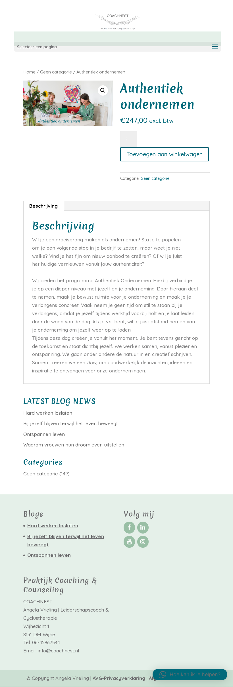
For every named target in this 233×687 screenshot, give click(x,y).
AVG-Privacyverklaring (120, 678)
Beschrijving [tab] (43, 206)
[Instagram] (143, 542)
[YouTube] (129, 542)
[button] (103, 90)
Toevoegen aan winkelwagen (164, 154)
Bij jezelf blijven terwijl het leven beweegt (70, 423)
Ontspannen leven (44, 434)
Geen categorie (56, 72)
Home (29, 72)
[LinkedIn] (143, 528)
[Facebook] (129, 528)
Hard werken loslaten (47, 413)
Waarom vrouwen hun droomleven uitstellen (73, 445)
